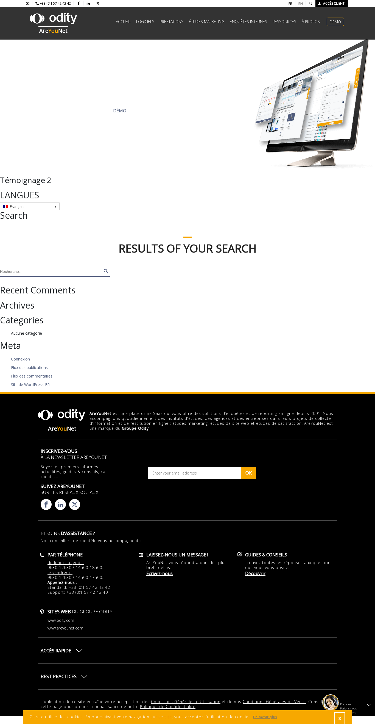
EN (300, 3)
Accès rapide (56, 650)
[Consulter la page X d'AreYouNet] (98, 3)
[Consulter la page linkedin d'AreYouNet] (88, 3)
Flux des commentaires (31, 376)
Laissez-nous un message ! (177, 555)
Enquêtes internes (248, 21)
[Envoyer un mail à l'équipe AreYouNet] (27, 3)
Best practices (59, 676)
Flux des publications (29, 367)
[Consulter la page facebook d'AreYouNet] (78, 3)
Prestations (171, 21)
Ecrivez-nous (159, 573)
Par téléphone (65, 555)
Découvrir (62, 111)
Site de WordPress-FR (30, 384)
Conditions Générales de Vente (274, 701)
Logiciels (145, 21)
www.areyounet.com (65, 628)
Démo (335, 21)
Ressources (284, 21)
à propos (311, 21)
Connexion (20, 359)
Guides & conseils (266, 555)
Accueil (123, 21)
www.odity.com (60, 620)
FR (290, 3)
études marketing (206, 21)
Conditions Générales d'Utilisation (185, 701)
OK (248, 473)
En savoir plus (265, 717)
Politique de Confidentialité (167, 706)
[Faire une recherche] (310, 3)
